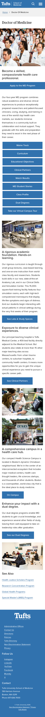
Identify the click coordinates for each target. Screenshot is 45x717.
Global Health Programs (13, 591)
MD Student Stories (22, 186)
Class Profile (22, 194)
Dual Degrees (22, 202)
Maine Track (22, 145)
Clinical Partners (22, 170)
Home (5, 12)
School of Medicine (17, 4)
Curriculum (22, 153)
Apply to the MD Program (22, 85)
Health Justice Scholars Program (18, 580)
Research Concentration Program (18, 585)
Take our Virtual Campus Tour (22, 210)
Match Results (23, 178)
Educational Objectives (22, 161)
